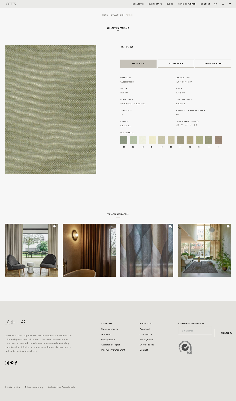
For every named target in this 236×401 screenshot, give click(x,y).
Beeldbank (145, 329)
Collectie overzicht (118, 28)
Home (105, 15)
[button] (31, 250)
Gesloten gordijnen (111, 344)
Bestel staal (138, 64)
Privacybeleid (146, 339)
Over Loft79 (146, 334)
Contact (144, 350)
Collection (117, 15)
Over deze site (147, 344)
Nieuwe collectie (109, 329)
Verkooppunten (213, 63)
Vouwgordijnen (108, 339)
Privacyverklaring (34, 387)
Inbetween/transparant (113, 350)
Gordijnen (106, 334)
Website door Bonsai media (61, 387)
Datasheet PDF (176, 63)
